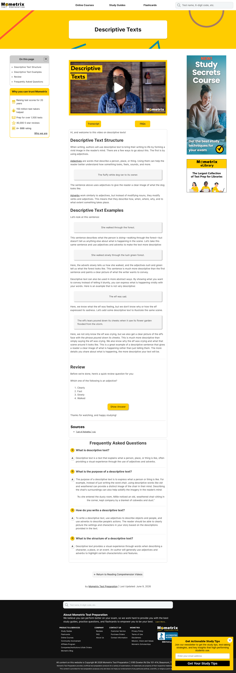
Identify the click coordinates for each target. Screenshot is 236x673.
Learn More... (160, 622)
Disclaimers (136, 638)
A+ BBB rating (23, 128)
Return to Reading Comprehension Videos (119, 574)
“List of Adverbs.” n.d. (86, 432)
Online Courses (84, 5)
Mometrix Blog (67, 651)
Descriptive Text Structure (27, 67)
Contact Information (119, 638)
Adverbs (75, 195)
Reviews (99, 631)
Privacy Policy (137, 631)
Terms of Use (137, 634)
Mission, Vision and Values (143, 641)
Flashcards (150, 5)
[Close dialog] (229, 640)
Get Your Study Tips (202, 663)
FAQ (98, 634)
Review (17, 76)
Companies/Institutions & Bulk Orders (76, 647)
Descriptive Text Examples (28, 72)
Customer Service (118, 631)
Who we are (40, 133)
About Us (100, 638)
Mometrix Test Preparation (103, 586)
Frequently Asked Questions (28, 81)
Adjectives (76, 161)
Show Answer (118, 406)
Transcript (93, 123)
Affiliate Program (68, 644)
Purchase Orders (118, 634)
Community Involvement (71, 641)
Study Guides (117, 5)
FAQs (142, 123)
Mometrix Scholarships (141, 644)
